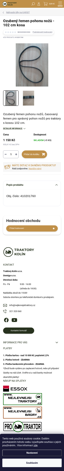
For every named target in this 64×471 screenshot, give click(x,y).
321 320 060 (15, 311)
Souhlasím (32, 462)
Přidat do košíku (31, 154)
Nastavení (32, 452)
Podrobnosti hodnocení (42, 32)
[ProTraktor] (22, 426)
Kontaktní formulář (19, 331)
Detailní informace (12, 128)
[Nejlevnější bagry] (22, 412)
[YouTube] (14, 319)
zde (35, 445)
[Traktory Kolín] (22, 398)
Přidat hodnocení (16, 228)
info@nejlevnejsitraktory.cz (22, 305)
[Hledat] (33, 4)
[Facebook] (6, 319)
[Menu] (60, 4)
